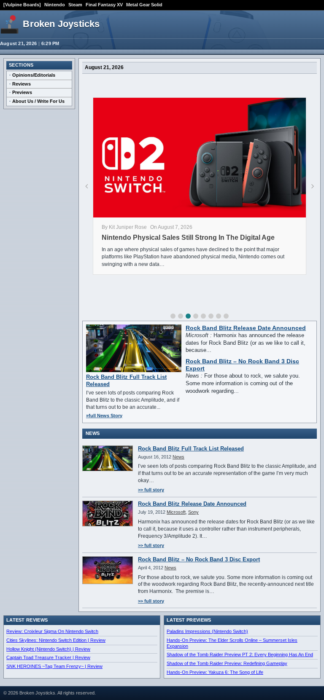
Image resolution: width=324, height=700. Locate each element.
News (178, 456)
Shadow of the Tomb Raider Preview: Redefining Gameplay (227, 663)
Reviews (21, 83)
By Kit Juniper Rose (124, 227)
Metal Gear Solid (144, 4)
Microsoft (176, 512)
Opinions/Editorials (33, 75)
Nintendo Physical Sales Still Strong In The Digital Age (188, 237)
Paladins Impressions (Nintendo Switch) (207, 631)
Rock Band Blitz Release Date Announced (246, 328)
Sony (193, 512)
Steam (75, 4)
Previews (22, 92)
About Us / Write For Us (38, 101)
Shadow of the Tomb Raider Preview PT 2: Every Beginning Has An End (240, 654)
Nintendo (54, 4)
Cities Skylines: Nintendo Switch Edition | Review (55, 640)
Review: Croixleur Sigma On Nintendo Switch (52, 631)
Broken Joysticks (61, 24)
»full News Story (104, 415)
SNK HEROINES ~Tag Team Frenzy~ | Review (54, 666)
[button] (173, 316)
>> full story (151, 489)
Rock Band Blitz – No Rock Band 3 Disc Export (199, 559)
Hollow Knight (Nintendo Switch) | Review (48, 649)
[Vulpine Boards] (22, 4)
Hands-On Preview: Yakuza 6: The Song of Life (215, 672)
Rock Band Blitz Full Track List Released (191, 448)
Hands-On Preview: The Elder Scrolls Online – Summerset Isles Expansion (232, 643)
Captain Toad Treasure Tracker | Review (48, 657)
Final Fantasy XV (104, 4)
